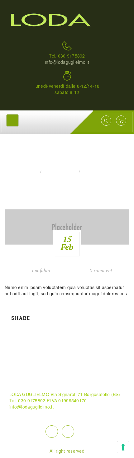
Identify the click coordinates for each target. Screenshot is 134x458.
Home (31, 172)
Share (20, 318)
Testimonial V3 (59, 172)
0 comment (101, 270)
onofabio (41, 270)
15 (67, 243)
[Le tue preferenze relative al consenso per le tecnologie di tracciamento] (123, 447)
